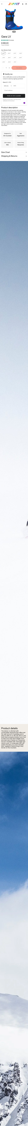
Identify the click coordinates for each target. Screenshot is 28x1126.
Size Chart (5, 152)
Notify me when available (14, 95)
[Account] (22, 4)
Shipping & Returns (9, 156)
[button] (4, 40)
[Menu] (2, 4)
